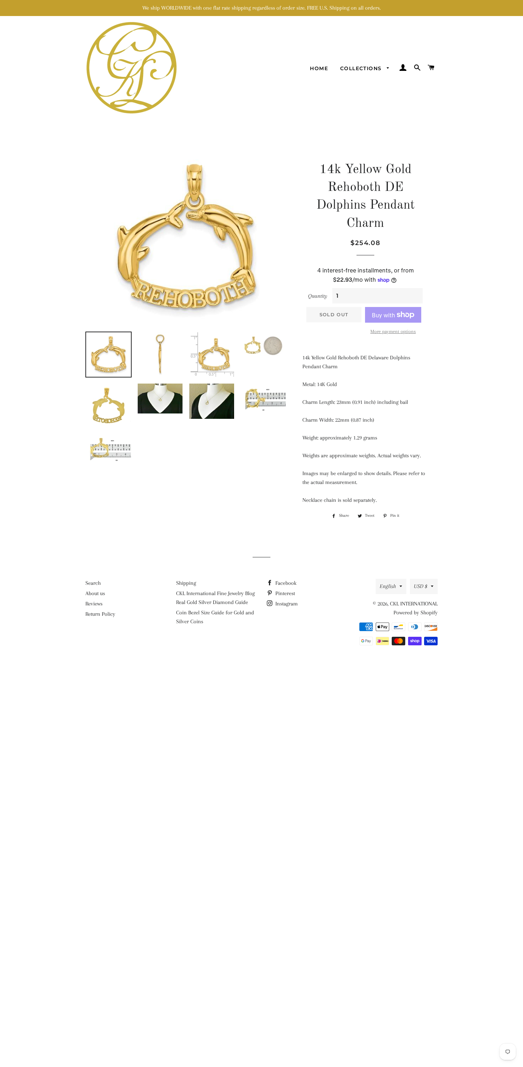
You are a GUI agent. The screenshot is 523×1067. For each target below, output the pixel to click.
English (388, 586)
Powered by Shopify (415, 612)
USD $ (420, 586)
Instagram (286, 603)
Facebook (285, 583)
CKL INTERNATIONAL (414, 603)
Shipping (186, 583)
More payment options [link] (393, 331)
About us (95, 593)
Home (319, 68)
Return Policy (100, 614)
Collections (362, 68)
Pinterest (284, 593)
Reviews (93, 603)
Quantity (317, 296)
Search (93, 583)
